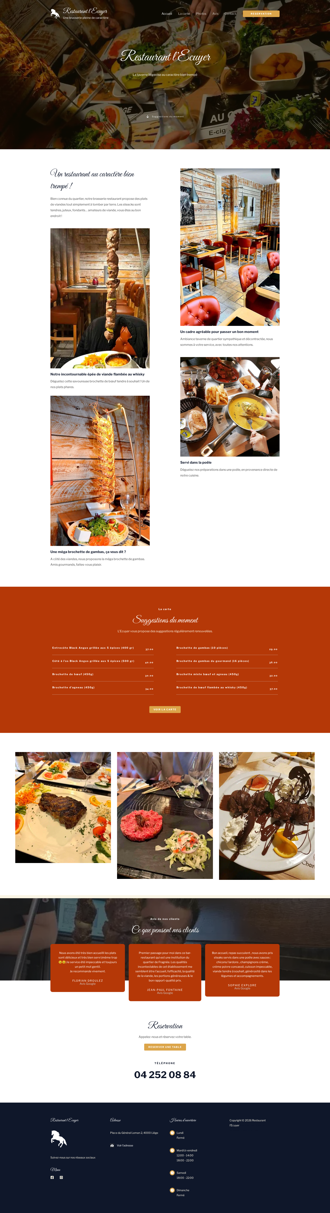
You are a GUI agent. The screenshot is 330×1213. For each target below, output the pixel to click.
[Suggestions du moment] (165, 116)
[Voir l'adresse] (121, 1145)
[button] (261, 14)
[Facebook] (52, 1177)
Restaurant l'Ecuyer (85, 11)
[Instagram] (61, 1177)
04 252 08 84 (165, 1074)
